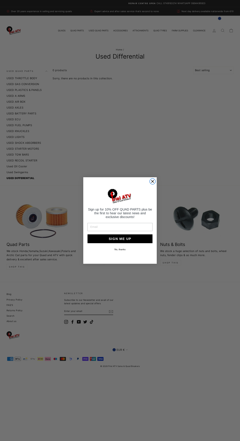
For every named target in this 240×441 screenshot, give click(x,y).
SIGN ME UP (120, 239)
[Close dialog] (152, 181)
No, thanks (120, 249)
